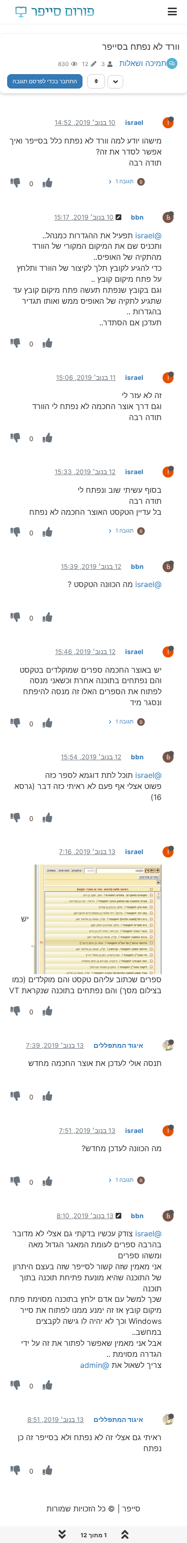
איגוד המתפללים (118, 1045)
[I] (160, 122)
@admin (94, 1365)
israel (134, 122)
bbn (137, 217)
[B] (160, 217)
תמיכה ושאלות (142, 63)
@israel (148, 235)
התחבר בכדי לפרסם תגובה (44, 81)
